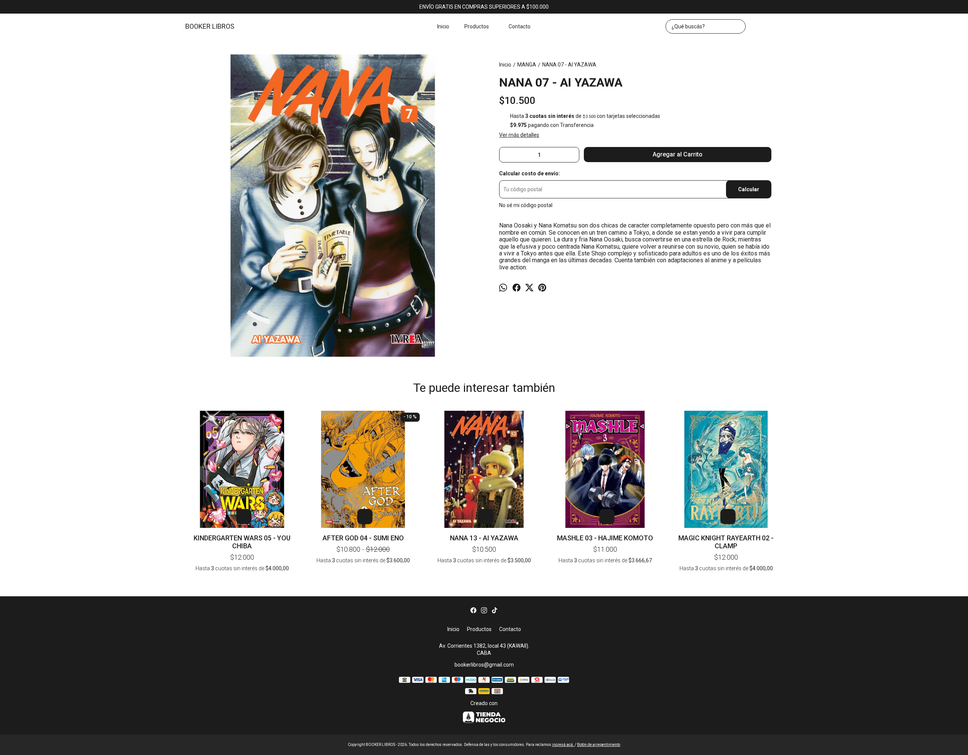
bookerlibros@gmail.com (484, 665)
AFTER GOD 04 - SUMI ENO (363, 538)
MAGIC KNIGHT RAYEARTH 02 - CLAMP (726, 542)
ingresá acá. (563, 745)
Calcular (748, 189)
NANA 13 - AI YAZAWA (484, 538)
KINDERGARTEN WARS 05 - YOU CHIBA (242, 542)
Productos (476, 26)
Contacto (520, 26)
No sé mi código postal (525, 205)
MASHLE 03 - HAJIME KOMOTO (605, 538)
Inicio (443, 26)
